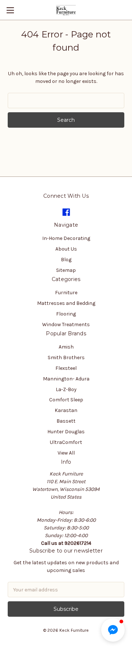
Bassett (66, 421)
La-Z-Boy (66, 389)
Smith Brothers (66, 357)
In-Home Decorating (66, 238)
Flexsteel (66, 368)
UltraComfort (66, 442)
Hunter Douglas (66, 432)
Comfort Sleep (66, 400)
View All (66, 453)
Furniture (66, 292)
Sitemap (66, 270)
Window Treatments (66, 324)
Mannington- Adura (66, 379)
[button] (113, 630)
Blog (66, 259)
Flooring (66, 314)
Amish (66, 347)
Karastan (66, 410)
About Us (66, 249)
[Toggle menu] (10, 10)
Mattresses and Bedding (66, 303)
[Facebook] (66, 212)
